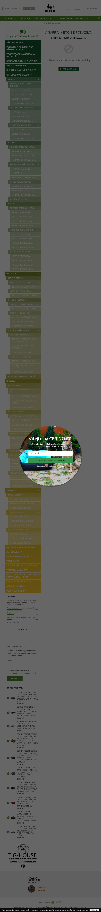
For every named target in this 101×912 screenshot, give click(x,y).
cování (49, 466)
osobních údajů (58, 466)
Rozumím (94, 910)
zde (87, 910)
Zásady (40, 466)
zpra (45, 466)
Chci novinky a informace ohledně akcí (51, 461)
